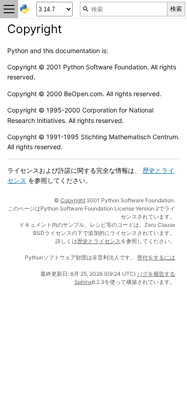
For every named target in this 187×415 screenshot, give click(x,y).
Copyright (72, 200)
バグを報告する (156, 273)
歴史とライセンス (99, 241)
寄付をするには (156, 257)
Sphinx (83, 281)
